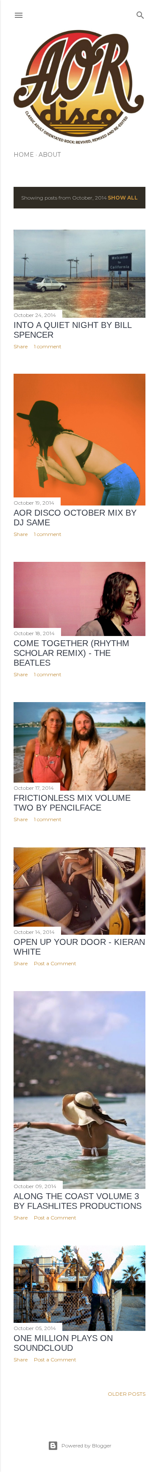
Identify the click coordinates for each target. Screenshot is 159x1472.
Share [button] (21, 346)
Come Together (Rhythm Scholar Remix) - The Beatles (71, 653)
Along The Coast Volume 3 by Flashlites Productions (78, 1201)
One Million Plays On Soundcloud (63, 1343)
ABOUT (50, 154)
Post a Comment (55, 963)
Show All (123, 197)
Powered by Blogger (86, 1445)
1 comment (47, 346)
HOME (24, 154)
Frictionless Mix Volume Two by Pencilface (72, 802)
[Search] (140, 13)
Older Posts (126, 1394)
